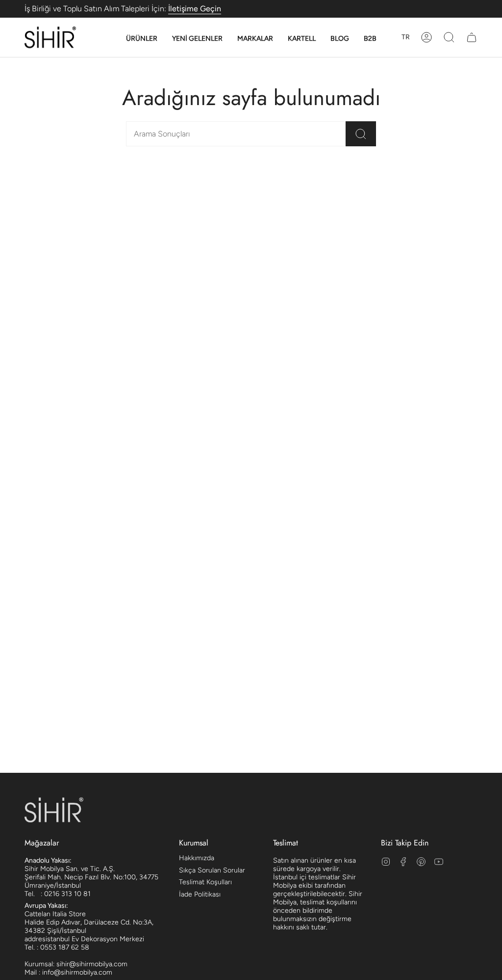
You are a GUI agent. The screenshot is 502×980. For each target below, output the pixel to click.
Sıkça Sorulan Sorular (212, 870)
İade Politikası (200, 894)
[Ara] (361, 133)
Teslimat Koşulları (205, 882)
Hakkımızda (196, 858)
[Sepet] (471, 37)
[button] (142, 39)
